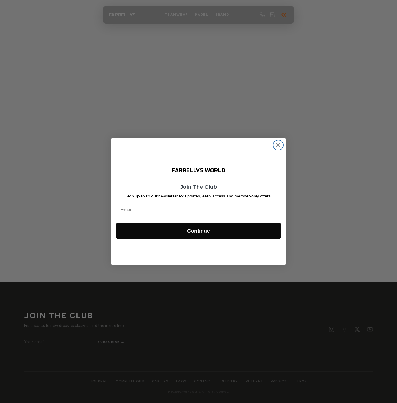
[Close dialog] (278, 145)
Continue (198, 231)
